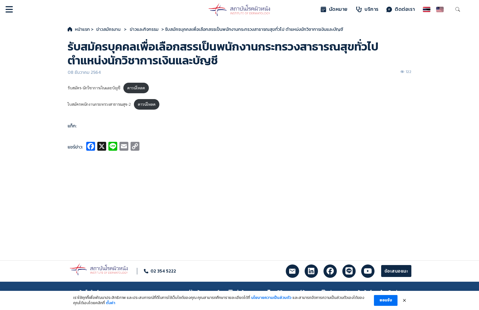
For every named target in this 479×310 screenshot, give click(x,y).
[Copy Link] (135, 147)
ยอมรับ (385, 300)
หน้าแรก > (84, 29)
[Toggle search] (457, 9)
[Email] (123, 147)
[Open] (9, 9)
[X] (101, 147)
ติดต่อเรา (405, 9)
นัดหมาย (338, 9)
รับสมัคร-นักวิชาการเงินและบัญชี (94, 87)
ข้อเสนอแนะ (396, 271)
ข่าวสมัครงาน (108, 29)
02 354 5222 (163, 271)
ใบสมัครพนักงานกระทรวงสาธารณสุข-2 (99, 104)
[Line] (112, 147)
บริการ (372, 9)
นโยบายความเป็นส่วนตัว (271, 298)
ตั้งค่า (110, 303)
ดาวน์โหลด (136, 87)
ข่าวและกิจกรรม (144, 29)
